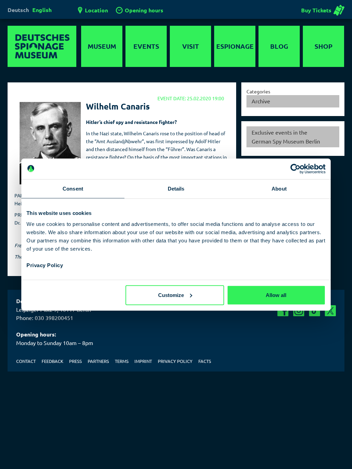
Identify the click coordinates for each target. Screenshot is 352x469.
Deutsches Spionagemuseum (42, 46)
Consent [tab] (73, 189)
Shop (323, 46)
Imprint (143, 361)
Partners (98, 361)
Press (75, 361)
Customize (171, 295)
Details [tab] (176, 189)
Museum (102, 46)
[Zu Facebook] (282, 310)
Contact (26, 361)
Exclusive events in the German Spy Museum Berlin (286, 137)
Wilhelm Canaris (118, 106)
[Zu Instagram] (298, 310)
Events (146, 46)
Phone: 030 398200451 (44, 317)
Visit (190, 46)
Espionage (235, 46)
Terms (122, 361)
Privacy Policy (44, 265)
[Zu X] (330, 310)
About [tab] (279, 189)
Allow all (276, 295)
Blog (279, 46)
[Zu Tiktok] (314, 310)
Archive (261, 101)
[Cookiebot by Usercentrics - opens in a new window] (295, 169)
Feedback (52, 361)
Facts (204, 361)
